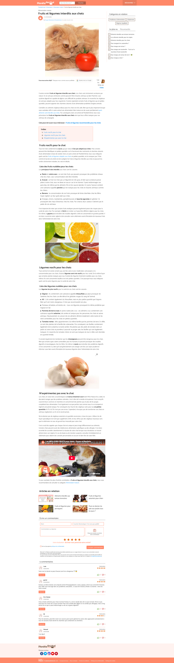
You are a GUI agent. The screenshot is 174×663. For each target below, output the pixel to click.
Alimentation (49, 7)
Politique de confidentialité (97, 661)
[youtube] (52, 653)
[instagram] (49, 653)
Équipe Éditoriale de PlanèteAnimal (53, 20)
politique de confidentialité (57, 546)
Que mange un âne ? (117, 58)
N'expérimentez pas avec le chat (55, 138)
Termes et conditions (84, 661)
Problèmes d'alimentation (117, 19)
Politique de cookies (110, 661)
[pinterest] (56, 653)
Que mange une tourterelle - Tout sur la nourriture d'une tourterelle (123, 50)
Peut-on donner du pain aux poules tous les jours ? (96, 508)
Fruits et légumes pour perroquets (63, 507)
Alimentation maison (58, 7)
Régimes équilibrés (121, 23)
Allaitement (130, 19)
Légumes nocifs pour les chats (54, 135)
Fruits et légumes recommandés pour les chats (83, 122)
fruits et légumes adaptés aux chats (59, 156)
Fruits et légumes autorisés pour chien (96, 497)
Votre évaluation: (58, 543)
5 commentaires (48, 17)
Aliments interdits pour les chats (120, 40)
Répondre (41, 575)
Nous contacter (73, 661)
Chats (102, 87)
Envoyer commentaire (95, 547)
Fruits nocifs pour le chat (52, 132)
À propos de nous (64, 661)
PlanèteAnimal (41, 7)
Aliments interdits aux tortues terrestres (122, 34)
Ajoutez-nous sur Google (85, 81)
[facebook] (41, 653)
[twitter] (45, 653)
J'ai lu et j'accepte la (53, 546)
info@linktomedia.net (96, 556)
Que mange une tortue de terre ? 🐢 (121, 55)
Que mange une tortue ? (118, 46)
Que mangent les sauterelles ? (120, 43)
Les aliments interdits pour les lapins (121, 37)
